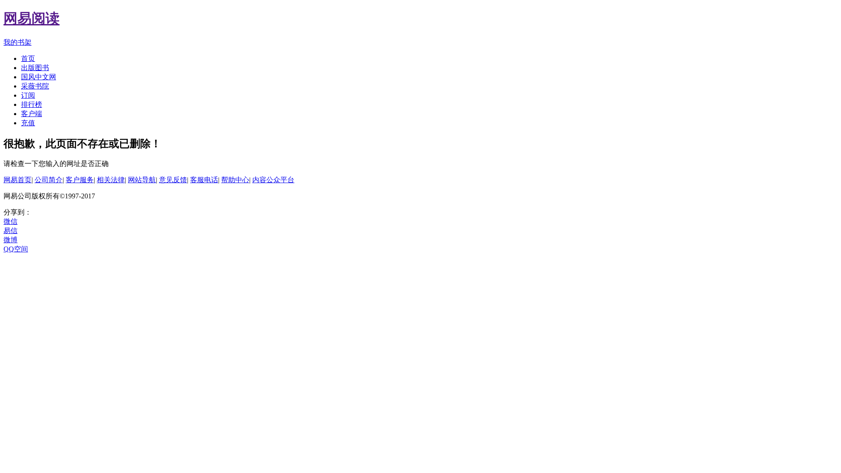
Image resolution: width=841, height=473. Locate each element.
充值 (28, 123)
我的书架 (18, 42)
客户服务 (80, 180)
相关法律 (111, 180)
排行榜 (31, 104)
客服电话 (204, 180)
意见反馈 (173, 180)
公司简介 (49, 180)
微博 (11, 240)
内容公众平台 (273, 180)
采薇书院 (35, 86)
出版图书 (35, 67)
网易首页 (18, 180)
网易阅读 (32, 18)
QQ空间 (16, 249)
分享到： (18, 212)
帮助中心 (235, 180)
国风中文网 (38, 77)
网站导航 (142, 180)
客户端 (31, 113)
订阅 (28, 95)
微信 (11, 221)
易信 (11, 230)
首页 (28, 58)
